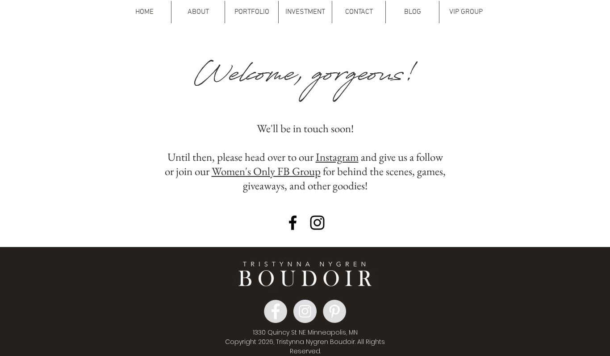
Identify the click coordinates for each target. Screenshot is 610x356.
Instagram (337, 157)
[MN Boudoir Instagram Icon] (317, 222)
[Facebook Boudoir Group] (275, 311)
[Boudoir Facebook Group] (292, 222)
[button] (198, 12)
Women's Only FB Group (266, 171)
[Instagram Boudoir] (305, 311)
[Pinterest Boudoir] (334, 311)
